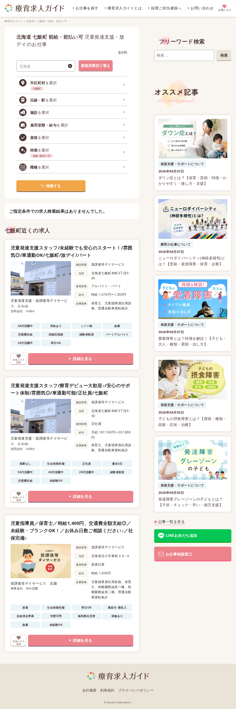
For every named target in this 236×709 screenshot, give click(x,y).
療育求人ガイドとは (125, 8)
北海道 (30, 21)
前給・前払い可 (57, 21)
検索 (224, 55)
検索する (53, 185)
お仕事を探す (87, 8)
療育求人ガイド (14, 21)
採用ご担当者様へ (166, 8)
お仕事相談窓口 (179, 554)
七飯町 (41, 21)
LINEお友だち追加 (181, 535)
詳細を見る (82, 358)
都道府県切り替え (95, 65)
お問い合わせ (202, 8)
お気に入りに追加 (18, 359)
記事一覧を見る (171, 521)
